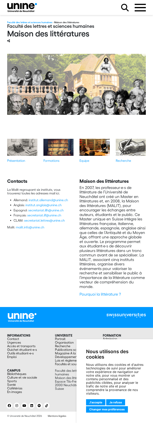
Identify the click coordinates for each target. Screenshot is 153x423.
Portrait (60, 339)
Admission (110, 339)
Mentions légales (57, 416)
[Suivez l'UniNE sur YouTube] (24, 406)
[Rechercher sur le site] (125, 7)
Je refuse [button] (115, 402)
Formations (51, 160)
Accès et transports (21, 346)
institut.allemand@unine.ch (48, 200)
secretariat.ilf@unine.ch (44, 215)
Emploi (12, 357)
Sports (12, 381)
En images (14, 392)
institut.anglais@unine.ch (44, 205)
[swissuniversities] (126, 315)
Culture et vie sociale (22, 377)
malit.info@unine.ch (30, 227)
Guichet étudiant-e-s (22, 349)
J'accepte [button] (95, 402)
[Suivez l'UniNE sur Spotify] (39, 406)
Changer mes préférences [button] (107, 409)
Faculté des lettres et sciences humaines (29, 22)
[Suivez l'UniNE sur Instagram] (17, 406)
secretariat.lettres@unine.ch (44, 220)
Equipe (84, 160)
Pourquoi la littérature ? (100, 294)
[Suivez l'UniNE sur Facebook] (9, 406)
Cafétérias (14, 388)
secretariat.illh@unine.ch (46, 210)
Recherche (123, 160)
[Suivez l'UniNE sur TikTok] (47, 406)
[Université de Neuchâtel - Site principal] (22, 317)
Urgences (14, 342)
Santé (11, 384)
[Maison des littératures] (22, 7)
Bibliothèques (16, 374)
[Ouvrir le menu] (140, 7)
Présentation (16, 160)
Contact (13, 339)
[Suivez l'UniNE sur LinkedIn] (32, 406)
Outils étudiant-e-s (20, 353)
